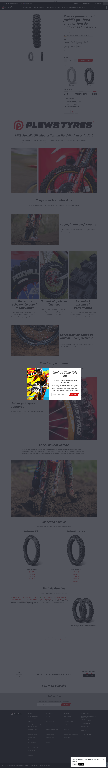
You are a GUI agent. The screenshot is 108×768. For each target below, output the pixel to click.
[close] (80, 369)
